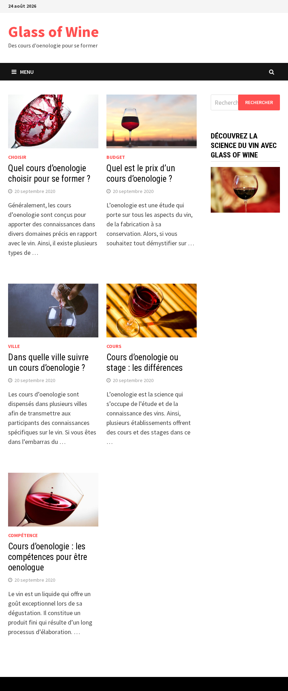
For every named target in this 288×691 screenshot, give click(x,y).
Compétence (23, 535)
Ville (14, 346)
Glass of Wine (53, 31)
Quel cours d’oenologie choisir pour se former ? (49, 173)
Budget (115, 157)
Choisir (17, 157)
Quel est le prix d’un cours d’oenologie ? (140, 173)
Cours (114, 346)
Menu (27, 71)
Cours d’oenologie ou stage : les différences (144, 362)
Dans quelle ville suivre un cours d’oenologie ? (48, 362)
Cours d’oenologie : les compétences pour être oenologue (47, 557)
